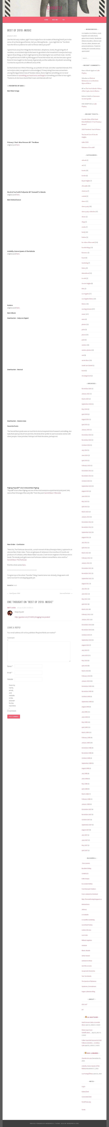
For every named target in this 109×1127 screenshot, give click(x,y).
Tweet (83, 1110)
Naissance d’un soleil (88, 147)
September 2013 (87, 486)
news (83, 319)
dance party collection (88, 212)
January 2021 (86, 394)
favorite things (86, 247)
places (84, 335)
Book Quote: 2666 (14, 593)
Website (10, 679)
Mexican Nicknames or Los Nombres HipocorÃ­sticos (90, 80)
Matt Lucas (11, 608)
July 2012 (84, 542)
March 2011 (85, 609)
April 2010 (85, 666)
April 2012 (85, 548)
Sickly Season (86, 956)
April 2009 (85, 727)
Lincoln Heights (86, 283)
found (83, 258)
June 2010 (85, 655)
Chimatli (54, 7)
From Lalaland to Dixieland (90, 894)
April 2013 (85, 507)
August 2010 (85, 645)
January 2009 (86, 743)
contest (84, 196)
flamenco (84, 253)
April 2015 (85, 425)
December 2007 (86, 809)
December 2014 (86, 435)
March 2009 (85, 732)
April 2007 (85, 850)
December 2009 (86, 686)
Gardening (85, 263)
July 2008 (84, 773)
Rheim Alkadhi (86, 950)
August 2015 (85, 419)
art (82, 165)
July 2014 (84, 450)
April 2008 (85, 789)
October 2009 (86, 696)
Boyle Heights (86, 181)
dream (84, 217)
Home (46, 20)
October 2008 (86, 758)
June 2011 (85, 594)
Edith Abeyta (85, 879)
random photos (86, 350)
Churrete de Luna (87, 1058)
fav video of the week (88, 242)
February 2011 (86, 614)
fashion (84, 237)
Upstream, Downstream (89, 986)
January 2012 (86, 563)
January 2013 (86, 517)
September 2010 (87, 640)
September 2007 (87, 825)
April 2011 (85, 604)
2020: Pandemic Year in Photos (91, 129)
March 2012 (85, 553)
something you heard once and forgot (32, 75)
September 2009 (87, 702)
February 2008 (86, 799)
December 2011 (86, 568)
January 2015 (86, 430)
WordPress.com (73, 1123)
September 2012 (87, 532)
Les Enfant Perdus (87, 925)
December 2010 (86, 625)
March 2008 (85, 794)
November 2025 (86, 389)
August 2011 (85, 584)
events (84, 227)
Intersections (85, 904)
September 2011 (87, 578)
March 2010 (85, 671)
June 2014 (85, 455)
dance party (85, 206)
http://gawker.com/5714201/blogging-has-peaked (32, 617)
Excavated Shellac (87, 884)
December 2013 (86, 471)
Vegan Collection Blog (88, 991)
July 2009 (84, 712)
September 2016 (87, 404)
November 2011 (86, 573)
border (84, 176)
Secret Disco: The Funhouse (17, 560)
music (15, 585)
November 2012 (86, 527)
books (83, 170)
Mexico (84, 304)
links (83, 289)
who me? (55, 20)
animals (84, 160)
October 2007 (86, 820)
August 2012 (85, 537)
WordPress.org (86, 1102)
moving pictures (86, 309)
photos (84, 324)
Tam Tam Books (86, 976)
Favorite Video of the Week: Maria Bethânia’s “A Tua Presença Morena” (91, 121)
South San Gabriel (87, 365)
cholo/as (84, 191)
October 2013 (86, 481)
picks (83, 330)
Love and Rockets (65, 593)
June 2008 (85, 779)
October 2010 (86, 635)
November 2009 (86, 691)
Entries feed (85, 1092)
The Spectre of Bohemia (89, 981)
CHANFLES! (85, 873)
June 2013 (85, 496)
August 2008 (85, 768)
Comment (10, 639)
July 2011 (84, 589)
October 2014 (86, 445)
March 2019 (85, 399)
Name (10, 666)
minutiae (84, 945)
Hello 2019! (85, 142)
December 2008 (86, 748)
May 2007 (84, 845)
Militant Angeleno (87, 940)
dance (83, 201)
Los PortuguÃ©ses (87, 1074)
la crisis (84, 278)
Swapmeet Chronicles (88, 971)
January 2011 (86, 620)
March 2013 (85, 512)
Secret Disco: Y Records (52, 493)
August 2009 (85, 707)
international (85, 273)
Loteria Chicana (86, 930)
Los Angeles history (87, 299)
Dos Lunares (92, 1053)
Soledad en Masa (87, 961)
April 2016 (85, 414)
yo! (63, 20)
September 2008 (87, 763)
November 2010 (86, 630)
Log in (83, 1086)
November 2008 (86, 753)
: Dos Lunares (86, 863)
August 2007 (85, 830)
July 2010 (84, 650)
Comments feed (86, 1097)
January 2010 (86, 681)
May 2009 (84, 722)
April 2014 (85, 460)
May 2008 (84, 784)
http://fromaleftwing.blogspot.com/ (92, 899)
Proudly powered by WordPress (42, 1123)
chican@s (85, 186)
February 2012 (86, 558)
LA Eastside (85, 915)
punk (83, 340)
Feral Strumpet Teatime (89, 889)
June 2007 (85, 840)
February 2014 (86, 465)
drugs (83, 222)
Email (9, 673)
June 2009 (85, 717)
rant (83, 355)
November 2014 (86, 440)
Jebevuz (84, 909)
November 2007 (86, 814)
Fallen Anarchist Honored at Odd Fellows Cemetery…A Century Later (91, 1042)
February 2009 (86, 737)
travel (83, 371)
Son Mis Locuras (86, 966)
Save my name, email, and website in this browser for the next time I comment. (12, 698)
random (84, 345)
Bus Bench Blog (86, 868)
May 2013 (84, 501)
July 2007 (84, 835)
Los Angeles (85, 294)
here (17, 145)
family (83, 232)
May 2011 (84, 599)
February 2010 (86, 676)
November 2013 (86, 476)
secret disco (85, 360)
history (84, 268)
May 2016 (84, 409)
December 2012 (86, 522)
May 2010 (84, 660)
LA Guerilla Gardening (88, 920)
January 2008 (86, 804)
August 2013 (85, 491)
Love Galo (85, 935)
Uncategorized (86, 376)
